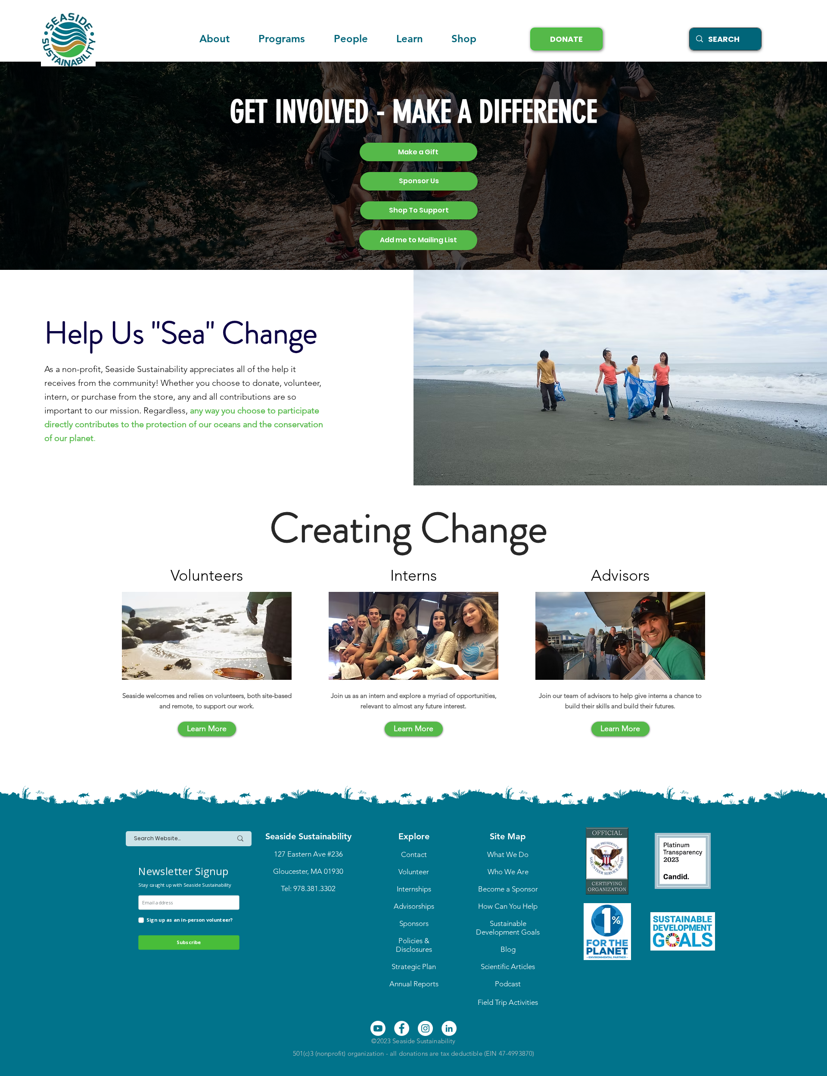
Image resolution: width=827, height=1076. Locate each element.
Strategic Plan (414, 966)
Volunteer (413, 871)
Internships (414, 889)
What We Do (508, 854)
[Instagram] (425, 1028)
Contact (414, 854)
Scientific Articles (508, 966)
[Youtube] (378, 1028)
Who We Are (508, 871)
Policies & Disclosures (414, 945)
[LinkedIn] (449, 1028)
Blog (508, 949)
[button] (409, 39)
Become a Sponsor (508, 889)
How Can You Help (508, 906)
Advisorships (414, 906)
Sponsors (414, 923)
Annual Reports (413, 983)
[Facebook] (401, 1028)
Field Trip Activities (508, 1002)
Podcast (508, 983)
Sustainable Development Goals (508, 927)
